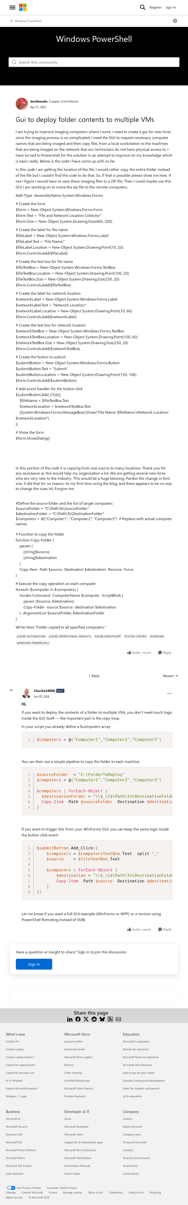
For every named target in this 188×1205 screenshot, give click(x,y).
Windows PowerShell (28, 21)
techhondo (39, 101)
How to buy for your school (138, 1073)
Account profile (73, 1041)
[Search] (143, 7)
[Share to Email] (118, 1018)
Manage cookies (72, 1192)
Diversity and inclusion (136, 1158)
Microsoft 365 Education (137, 1065)
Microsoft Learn (73, 1134)
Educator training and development (144, 1080)
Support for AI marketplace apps (83, 1142)
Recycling (155, 1192)
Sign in (34, 964)
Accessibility (130, 1166)
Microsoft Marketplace (77, 1158)
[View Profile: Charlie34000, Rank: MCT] (26, 693)
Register (156, 7)
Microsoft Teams (15, 1158)
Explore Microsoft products (22, 1088)
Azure (67, 1119)
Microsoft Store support (78, 1057)
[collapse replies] (11, 690)
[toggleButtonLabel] (175, 20)
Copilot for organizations (20, 1065)
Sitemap (11, 1192)
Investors (128, 1150)
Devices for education (136, 1049)
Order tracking (73, 1073)
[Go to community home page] (22, 7)
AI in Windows (14, 1080)
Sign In (171, 7)
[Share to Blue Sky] (102, 1018)
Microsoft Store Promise (78, 1088)
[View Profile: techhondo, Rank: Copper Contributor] (22, 104)
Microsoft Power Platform (21, 1150)
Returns (69, 1065)
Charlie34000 (44, 690)
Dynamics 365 (14, 1134)
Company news (132, 1134)
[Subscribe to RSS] (110, 1018)
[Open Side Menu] (12, 7)
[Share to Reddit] (94, 1018)
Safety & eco (136, 1192)
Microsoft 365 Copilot (19, 1166)
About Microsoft (132, 1126)
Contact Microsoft (32, 1192)
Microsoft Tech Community (80, 1150)
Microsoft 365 (14, 1142)
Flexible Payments (75, 1096)
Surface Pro (12, 1041)
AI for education (132, 1096)
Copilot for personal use (20, 1073)
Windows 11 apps (16, 1096)
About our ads (14, 1197)
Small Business (15, 1173)
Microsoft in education (136, 1041)
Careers (127, 1119)
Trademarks (116, 1192)
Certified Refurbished (77, 1080)
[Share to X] (86, 1018)
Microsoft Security (16, 1126)
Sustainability (131, 1173)
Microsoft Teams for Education (141, 1057)
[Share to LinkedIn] (69, 1018)
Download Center (74, 1049)
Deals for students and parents (141, 1088)
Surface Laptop (15, 1049)
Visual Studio (72, 1173)
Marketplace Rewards (77, 1166)
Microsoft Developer (76, 1126)
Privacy (53, 1192)
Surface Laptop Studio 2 (20, 1057)
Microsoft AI (13, 1119)
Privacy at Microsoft (134, 1142)
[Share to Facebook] (78, 1018)
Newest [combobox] (170, 675)
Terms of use (95, 1192)
